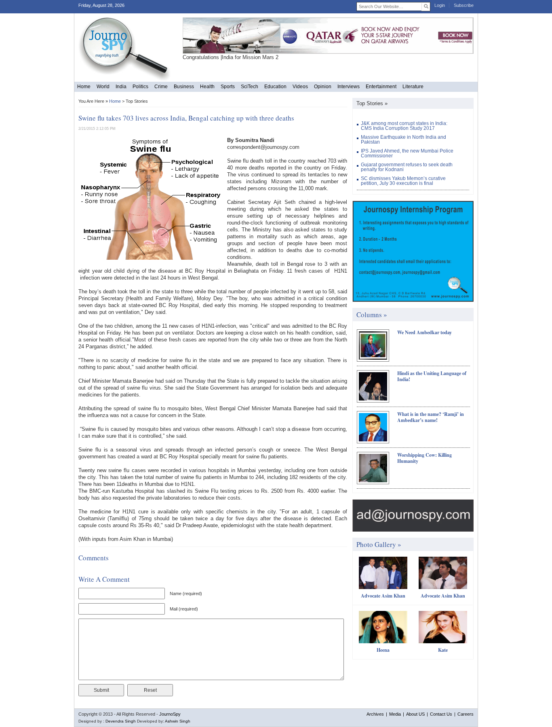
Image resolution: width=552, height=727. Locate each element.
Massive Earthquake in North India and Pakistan (403, 139)
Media (395, 714)
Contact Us (441, 714)
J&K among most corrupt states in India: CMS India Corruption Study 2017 (404, 126)
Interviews (348, 86)
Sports (228, 86)
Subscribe (464, 5)
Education (275, 86)
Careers (465, 714)
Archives (375, 714)
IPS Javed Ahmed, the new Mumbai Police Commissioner (407, 153)
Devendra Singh (120, 721)
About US (415, 714)
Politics (140, 86)
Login (439, 5)
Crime (161, 86)
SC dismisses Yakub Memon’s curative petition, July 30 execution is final (403, 181)
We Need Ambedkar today (424, 332)
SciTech (249, 86)
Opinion (322, 86)
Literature (412, 86)
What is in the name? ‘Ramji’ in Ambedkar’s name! (430, 417)
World (103, 86)
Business (184, 86)
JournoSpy (170, 714)
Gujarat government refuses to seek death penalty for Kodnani (407, 167)
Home (84, 86)
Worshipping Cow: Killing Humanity (424, 457)
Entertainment (381, 86)
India (121, 86)
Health (207, 86)
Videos (300, 86)
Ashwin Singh (177, 721)
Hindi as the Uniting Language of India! (431, 376)
